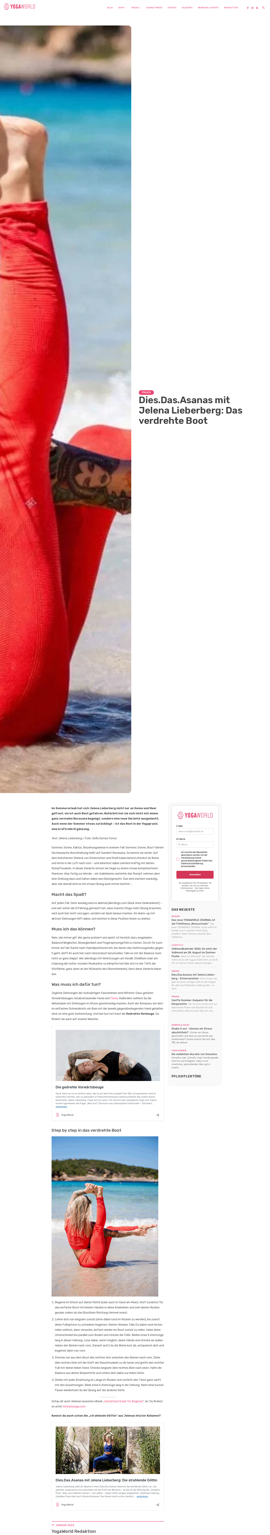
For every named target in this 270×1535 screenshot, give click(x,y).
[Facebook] (249, 8)
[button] (263, 8)
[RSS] (258, 8)
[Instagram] (253, 8)
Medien (176, 916)
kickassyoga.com (74, 1406)
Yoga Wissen (179, 1050)
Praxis (146, 392)
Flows (114, 998)
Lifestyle (177, 945)
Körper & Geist (181, 1025)
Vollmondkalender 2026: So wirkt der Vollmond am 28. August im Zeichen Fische (194, 952)
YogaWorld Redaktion (74, 1531)
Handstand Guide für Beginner (123, 1401)
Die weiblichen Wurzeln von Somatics (194, 1054)
